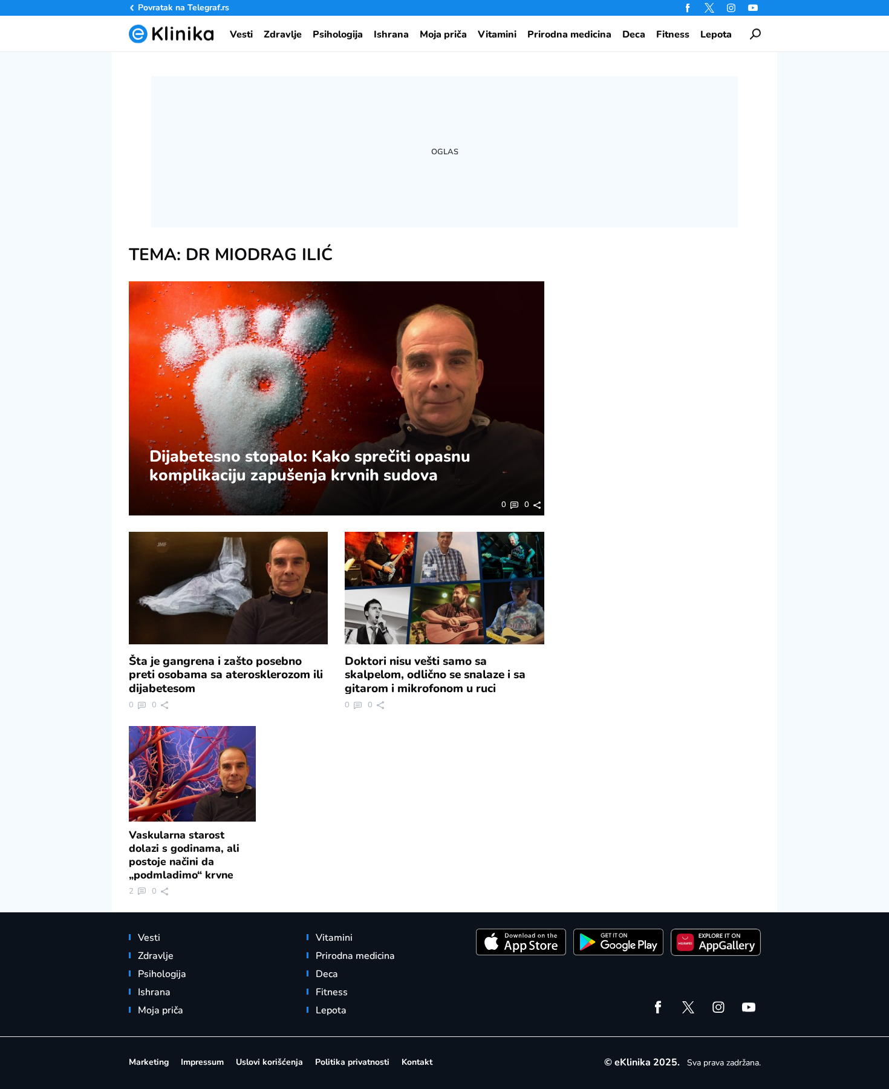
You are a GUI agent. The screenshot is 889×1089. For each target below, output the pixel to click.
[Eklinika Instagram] (731, 8)
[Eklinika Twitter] (709, 8)
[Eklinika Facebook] (687, 8)
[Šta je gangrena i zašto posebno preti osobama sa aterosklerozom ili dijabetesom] (228, 588)
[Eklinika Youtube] (753, 8)
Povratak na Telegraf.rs (183, 7)
